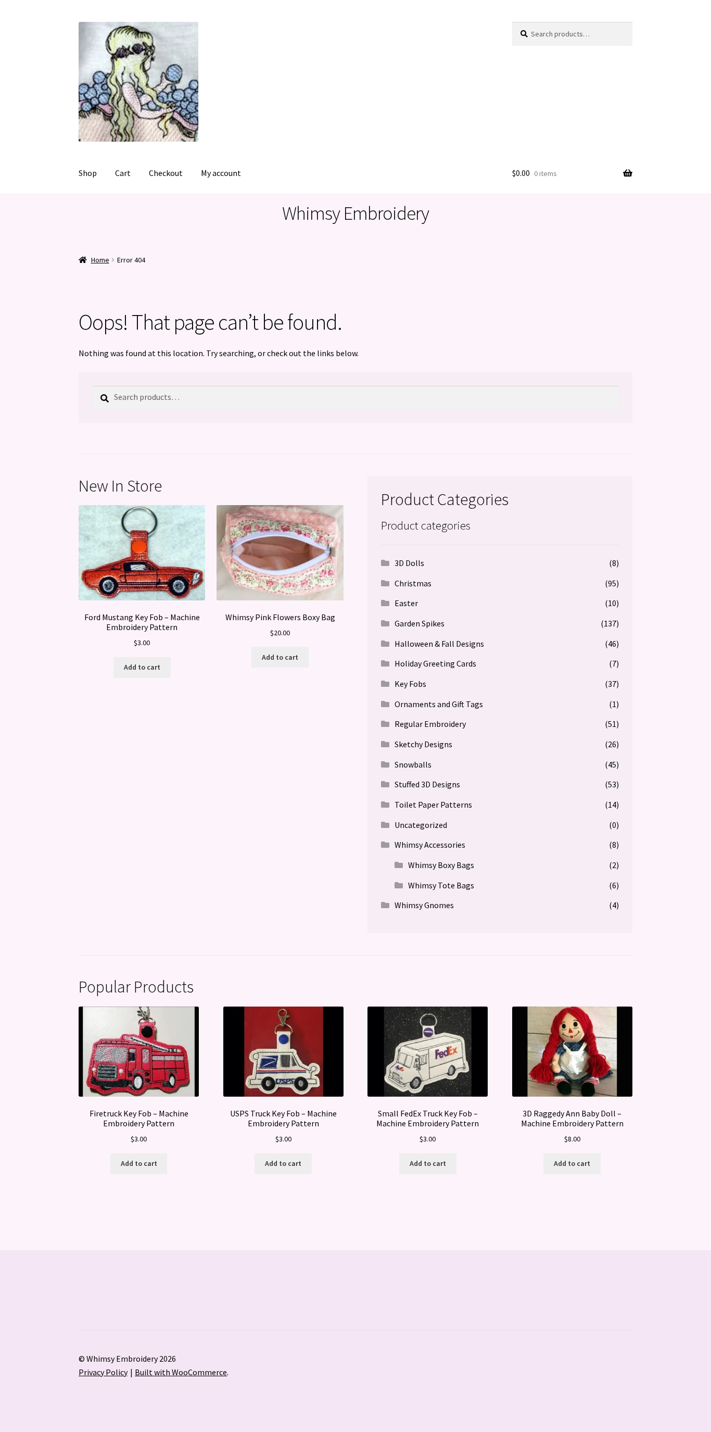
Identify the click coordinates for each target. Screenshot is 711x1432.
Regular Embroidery (430, 724)
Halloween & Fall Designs (439, 643)
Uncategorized (421, 825)
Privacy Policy (103, 1372)
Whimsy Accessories (430, 844)
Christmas (413, 583)
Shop (88, 173)
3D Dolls (409, 563)
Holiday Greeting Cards (435, 663)
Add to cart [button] (142, 667)
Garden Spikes (420, 623)
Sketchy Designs (423, 744)
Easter (406, 603)
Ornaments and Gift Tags (439, 704)
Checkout (166, 173)
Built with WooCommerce (181, 1372)
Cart (123, 173)
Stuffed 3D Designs (427, 784)
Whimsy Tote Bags (441, 885)
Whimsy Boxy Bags (441, 865)
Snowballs (413, 764)
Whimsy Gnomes (424, 905)
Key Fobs (410, 684)
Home (100, 260)
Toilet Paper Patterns (433, 804)
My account (221, 173)
